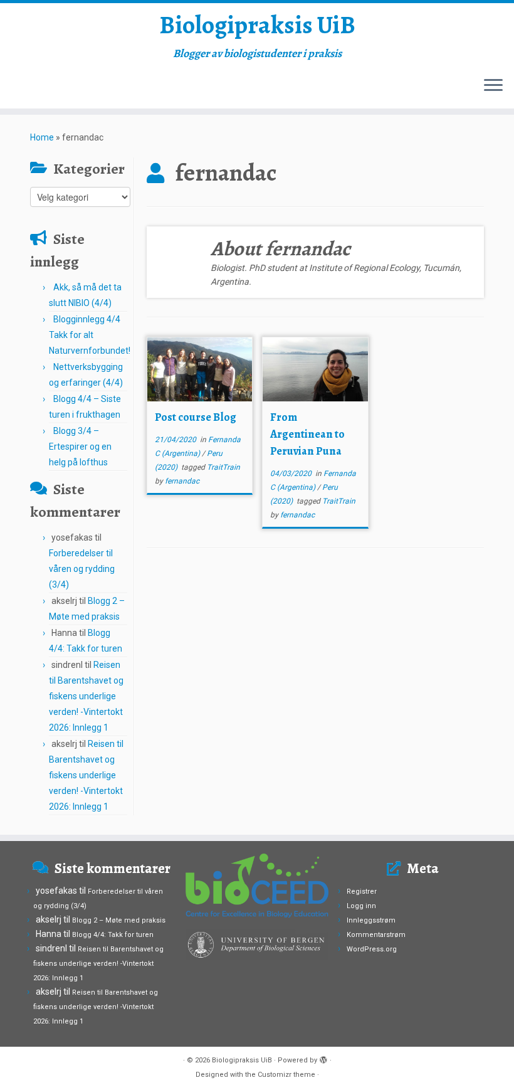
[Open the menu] (493, 86)
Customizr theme (286, 1075)
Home (42, 137)
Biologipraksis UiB (257, 25)
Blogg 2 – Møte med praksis (118, 920)
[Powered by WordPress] (323, 1058)
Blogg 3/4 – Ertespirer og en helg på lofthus (80, 446)
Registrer (362, 891)
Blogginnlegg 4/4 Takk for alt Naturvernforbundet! (89, 335)
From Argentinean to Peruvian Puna (307, 434)
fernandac (182, 481)
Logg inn (361, 906)
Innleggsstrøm (371, 920)
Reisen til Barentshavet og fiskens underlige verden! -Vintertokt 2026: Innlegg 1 (86, 696)
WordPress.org (372, 949)
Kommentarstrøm (376, 935)
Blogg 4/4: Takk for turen (113, 935)
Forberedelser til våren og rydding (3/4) (82, 569)
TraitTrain (223, 467)
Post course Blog (195, 417)
